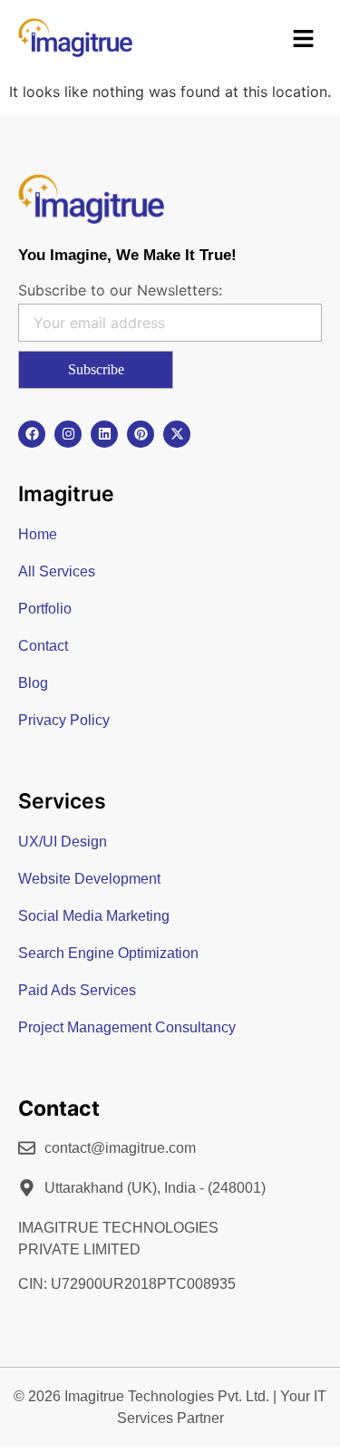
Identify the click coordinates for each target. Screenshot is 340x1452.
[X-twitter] (176, 434)
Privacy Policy (64, 720)
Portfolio (45, 608)
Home (37, 534)
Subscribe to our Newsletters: (120, 290)
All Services (56, 571)
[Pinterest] (140, 434)
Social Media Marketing (94, 916)
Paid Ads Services (77, 990)
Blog (33, 683)
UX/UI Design (62, 841)
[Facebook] (31, 434)
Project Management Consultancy (127, 1027)
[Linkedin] (104, 434)
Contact (43, 645)
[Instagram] (68, 434)
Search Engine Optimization (108, 953)
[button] (304, 40)
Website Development (89, 878)
